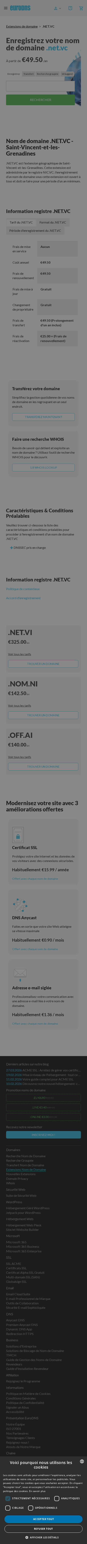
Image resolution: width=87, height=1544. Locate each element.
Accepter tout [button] (43, 1519)
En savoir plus (37, 1491)
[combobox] (82, 1461)
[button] (43, 1537)
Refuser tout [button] (43, 1528)
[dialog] (43, 1500)
